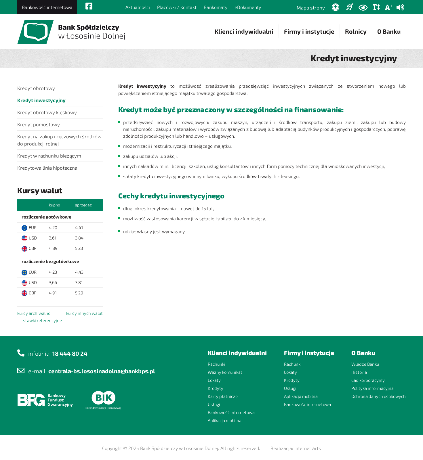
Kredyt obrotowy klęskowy (47, 112)
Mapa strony (311, 7)
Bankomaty (215, 7)
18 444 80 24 (69, 353)
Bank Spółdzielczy (91, 31)
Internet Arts (307, 448)
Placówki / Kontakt (177, 7)
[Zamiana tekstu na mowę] (400, 7)
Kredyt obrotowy (36, 88)
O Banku (389, 31)
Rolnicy (356, 31)
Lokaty (214, 380)
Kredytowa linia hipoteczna (47, 167)
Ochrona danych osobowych (378, 396)
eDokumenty (248, 7)
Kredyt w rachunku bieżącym (49, 155)
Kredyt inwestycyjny (41, 100)
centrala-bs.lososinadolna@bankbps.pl (101, 370)
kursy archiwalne (33, 313)
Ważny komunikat (225, 372)
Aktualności (137, 7)
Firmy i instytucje (309, 31)
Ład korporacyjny (368, 380)
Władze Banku (365, 364)
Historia (359, 372)
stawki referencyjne (42, 320)
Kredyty (215, 388)
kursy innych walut (84, 313)
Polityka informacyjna (372, 388)
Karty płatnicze (223, 396)
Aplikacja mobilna (224, 420)
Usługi (214, 404)
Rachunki (216, 364)
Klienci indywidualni (244, 31)
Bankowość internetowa (47, 7)
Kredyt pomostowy (38, 124)
